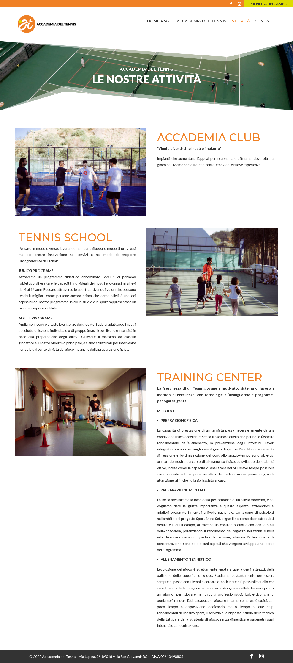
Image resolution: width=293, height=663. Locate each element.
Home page (159, 21)
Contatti (265, 21)
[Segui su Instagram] (240, 4)
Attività (240, 21)
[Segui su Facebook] (231, 4)
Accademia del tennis (201, 21)
